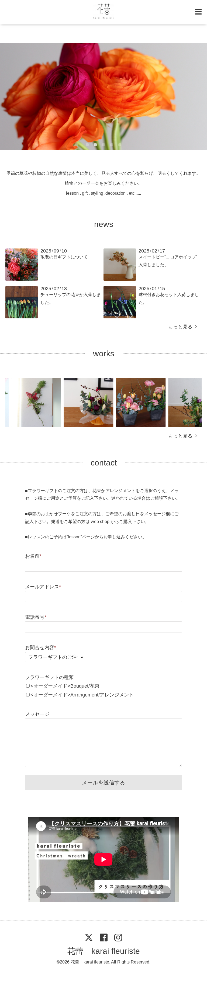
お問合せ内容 (40, 647)
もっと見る (181, 326)
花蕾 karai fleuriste (103, 951)
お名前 (33, 556)
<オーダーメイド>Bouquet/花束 (64, 686)
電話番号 (35, 617)
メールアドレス (43, 586)
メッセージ (37, 714)
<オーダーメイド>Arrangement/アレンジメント (82, 695)
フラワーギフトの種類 (49, 677)
